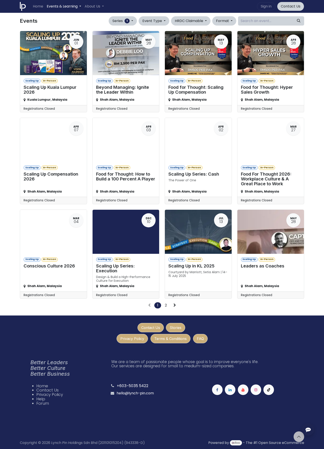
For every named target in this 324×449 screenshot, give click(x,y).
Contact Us (290, 6)
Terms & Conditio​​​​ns (170, 338)
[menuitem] (38, 6)
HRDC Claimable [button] (189, 20)
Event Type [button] (152, 20)
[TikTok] (268, 389)
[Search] (298, 21)
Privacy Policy (132, 338)
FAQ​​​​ (200, 338)
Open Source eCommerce (281, 442)
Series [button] (120, 20)
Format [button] (223, 20)
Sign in (266, 6)
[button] (299, 436)
